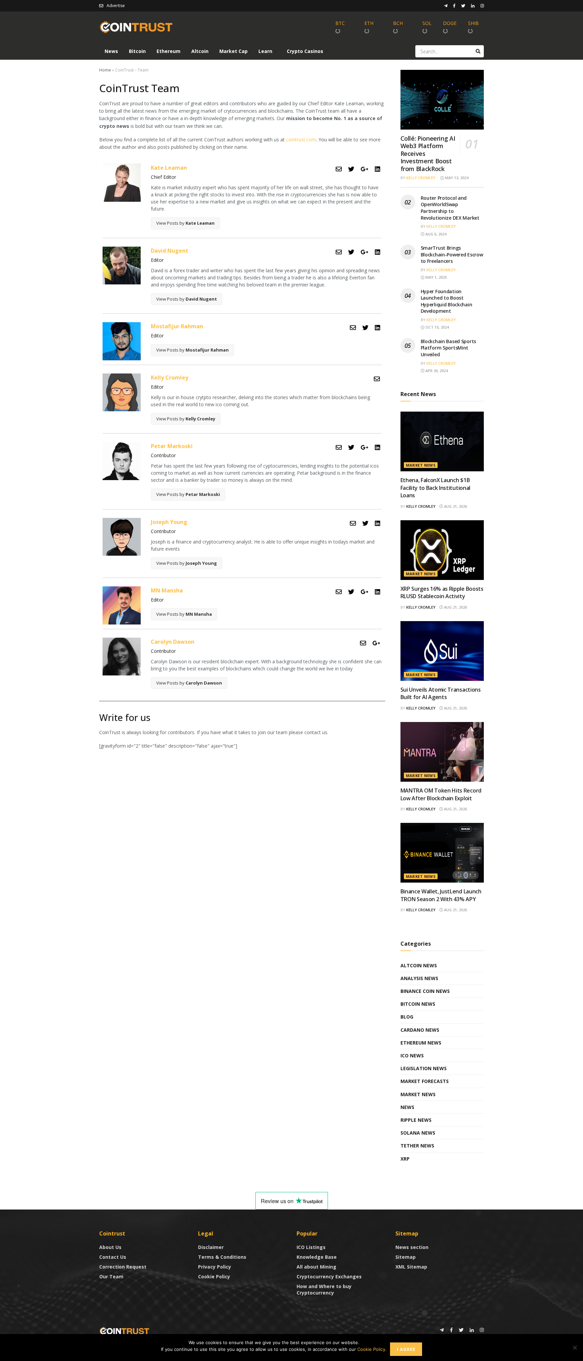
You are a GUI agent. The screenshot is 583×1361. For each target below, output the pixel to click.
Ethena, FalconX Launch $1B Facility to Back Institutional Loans (435, 487)
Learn (265, 51)
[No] (574, 1347)
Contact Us (112, 1257)
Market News (421, 465)
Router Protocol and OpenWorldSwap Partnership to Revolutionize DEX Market (450, 208)
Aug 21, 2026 (455, 506)
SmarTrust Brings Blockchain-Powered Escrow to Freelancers (452, 254)
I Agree (406, 1349)
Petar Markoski (172, 446)
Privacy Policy (214, 1266)
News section (411, 1247)
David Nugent (169, 250)
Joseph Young (169, 522)
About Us (110, 1247)
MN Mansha (167, 590)
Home (105, 70)
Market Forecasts (424, 1081)
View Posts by (185, 223)
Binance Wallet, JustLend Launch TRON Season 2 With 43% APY (440, 895)
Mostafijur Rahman (177, 326)
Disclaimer (211, 1247)
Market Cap (233, 51)
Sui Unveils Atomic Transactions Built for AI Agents (440, 693)
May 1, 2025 (435, 277)
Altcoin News (418, 965)
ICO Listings (311, 1247)
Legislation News (423, 1068)
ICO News (412, 1055)
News (111, 51)
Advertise (116, 5)
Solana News (417, 1133)
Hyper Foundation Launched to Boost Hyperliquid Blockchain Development (446, 301)
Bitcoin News (417, 1004)
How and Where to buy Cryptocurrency (324, 1289)
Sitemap (405, 1257)
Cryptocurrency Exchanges (329, 1276)
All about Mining (316, 1266)
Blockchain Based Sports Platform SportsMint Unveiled (448, 348)
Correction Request (122, 1266)
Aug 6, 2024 (435, 234)
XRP (405, 1159)
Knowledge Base (317, 1257)
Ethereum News (420, 1042)
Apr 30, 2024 (436, 370)
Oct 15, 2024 (436, 327)
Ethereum (169, 51)
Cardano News (419, 1030)
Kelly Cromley (169, 377)
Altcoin (200, 51)
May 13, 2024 (456, 177)
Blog (406, 1016)
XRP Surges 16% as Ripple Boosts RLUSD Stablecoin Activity (441, 592)
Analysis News (419, 978)
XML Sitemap (411, 1266)
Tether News (417, 1145)
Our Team (111, 1276)
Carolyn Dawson (172, 641)
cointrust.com (301, 139)
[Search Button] (478, 51)
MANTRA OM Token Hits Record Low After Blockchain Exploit (440, 794)
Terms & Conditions (222, 1257)
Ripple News (416, 1120)
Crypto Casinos (305, 51)
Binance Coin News (425, 991)
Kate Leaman (169, 167)
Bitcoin (137, 51)
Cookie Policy (214, 1276)
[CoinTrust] (124, 1330)
